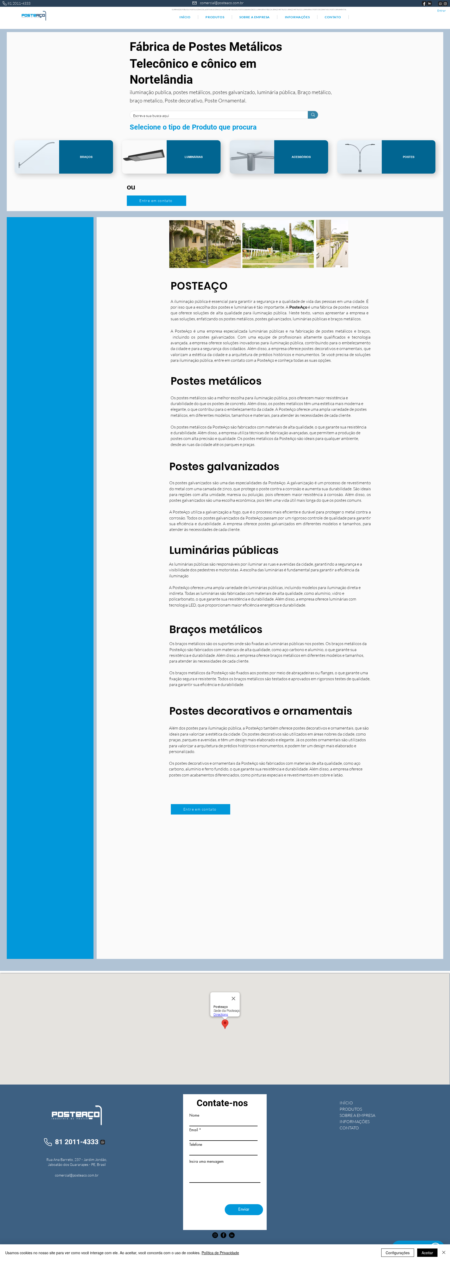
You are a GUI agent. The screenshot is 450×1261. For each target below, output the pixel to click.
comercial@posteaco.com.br (222, 3)
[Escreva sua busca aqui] (313, 115)
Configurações (398, 1252)
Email (193, 1130)
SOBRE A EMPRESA (357, 1115)
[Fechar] (444, 1252)
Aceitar (427, 1252)
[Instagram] (215, 1235)
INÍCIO (346, 1102)
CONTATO (349, 1127)
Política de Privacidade (220, 1252)
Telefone (195, 1144)
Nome (194, 1115)
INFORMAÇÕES (355, 1121)
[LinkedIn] (232, 1235)
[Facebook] (223, 1235)
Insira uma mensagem (206, 1161)
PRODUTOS (351, 1109)
